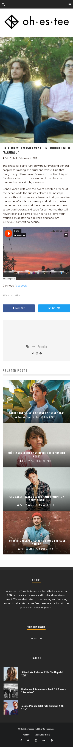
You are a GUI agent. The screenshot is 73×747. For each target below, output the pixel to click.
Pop (19, 295)
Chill (15, 158)
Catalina (8, 295)
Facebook (21, 285)
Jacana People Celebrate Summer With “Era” (42, 707)
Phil (6, 158)
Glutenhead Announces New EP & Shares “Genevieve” (43, 690)
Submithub (36, 638)
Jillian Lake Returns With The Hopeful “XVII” (42, 673)
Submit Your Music (42, 735)
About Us (26, 735)
